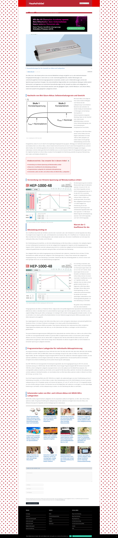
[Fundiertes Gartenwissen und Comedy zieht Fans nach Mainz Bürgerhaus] (50, 411)
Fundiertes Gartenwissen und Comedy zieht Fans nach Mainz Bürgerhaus (50, 419)
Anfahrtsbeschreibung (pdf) (31, 518)
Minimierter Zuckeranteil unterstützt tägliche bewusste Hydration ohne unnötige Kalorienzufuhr (67, 420)
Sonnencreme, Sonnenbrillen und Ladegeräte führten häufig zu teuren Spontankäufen (33, 438)
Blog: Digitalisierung (75, 518)
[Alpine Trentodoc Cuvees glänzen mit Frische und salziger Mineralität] (33, 450)
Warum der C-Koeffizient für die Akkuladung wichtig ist (42, 167)
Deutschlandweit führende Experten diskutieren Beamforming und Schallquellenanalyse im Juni (67, 439)
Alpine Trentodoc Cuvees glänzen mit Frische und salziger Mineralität (32, 457)
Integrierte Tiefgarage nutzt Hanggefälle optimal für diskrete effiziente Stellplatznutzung (84, 419)
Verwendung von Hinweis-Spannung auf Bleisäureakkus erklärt (44, 164)
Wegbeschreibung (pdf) (30, 526)
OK (70, 536)
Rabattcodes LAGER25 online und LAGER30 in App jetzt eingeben (50, 437)
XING (73, 528)
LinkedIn (73, 526)
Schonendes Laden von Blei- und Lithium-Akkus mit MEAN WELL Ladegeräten (48, 171)
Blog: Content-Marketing (76, 513)
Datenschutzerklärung (60, 499)
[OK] (116, 536)
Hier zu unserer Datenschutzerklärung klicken (82, 536)
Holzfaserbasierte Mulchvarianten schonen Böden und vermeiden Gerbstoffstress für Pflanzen (67, 458)
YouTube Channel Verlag (76, 521)
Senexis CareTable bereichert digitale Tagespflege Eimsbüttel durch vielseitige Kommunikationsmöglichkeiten (84, 458)
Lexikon (50, 518)
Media (50, 513)
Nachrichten (90, 71)
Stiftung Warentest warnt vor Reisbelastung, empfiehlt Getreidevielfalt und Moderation (84, 439)
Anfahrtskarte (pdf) (29, 523)
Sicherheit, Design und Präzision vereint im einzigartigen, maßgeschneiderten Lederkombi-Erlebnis (50, 458)
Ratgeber (50, 521)
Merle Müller (31, 71)
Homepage (28, 513)
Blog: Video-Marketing (76, 516)
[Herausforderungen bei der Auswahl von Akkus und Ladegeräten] (59, 50)
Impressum (28, 516)
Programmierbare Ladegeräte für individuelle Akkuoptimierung (44, 169)
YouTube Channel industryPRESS (78, 523)
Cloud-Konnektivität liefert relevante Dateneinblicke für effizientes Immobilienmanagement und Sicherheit (33, 420)
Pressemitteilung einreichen (54, 516)
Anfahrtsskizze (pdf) (29, 521)
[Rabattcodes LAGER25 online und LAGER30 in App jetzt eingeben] (50, 430)
